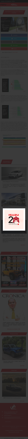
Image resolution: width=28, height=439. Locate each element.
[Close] (23, 209)
